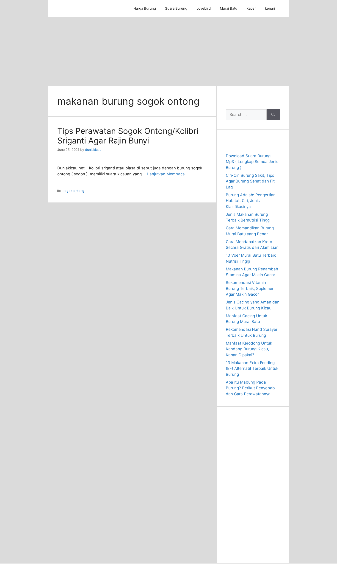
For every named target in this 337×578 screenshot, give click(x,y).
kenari (270, 8)
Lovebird (203, 8)
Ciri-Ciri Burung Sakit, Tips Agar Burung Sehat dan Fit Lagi (250, 181)
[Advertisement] (168, 51)
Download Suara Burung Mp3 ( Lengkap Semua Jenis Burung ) (252, 162)
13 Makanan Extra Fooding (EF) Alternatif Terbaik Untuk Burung (252, 368)
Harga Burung (144, 8)
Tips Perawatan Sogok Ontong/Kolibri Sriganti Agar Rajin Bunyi (127, 135)
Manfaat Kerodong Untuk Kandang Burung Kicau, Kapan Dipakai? (249, 349)
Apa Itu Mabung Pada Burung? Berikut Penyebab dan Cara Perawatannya (250, 388)
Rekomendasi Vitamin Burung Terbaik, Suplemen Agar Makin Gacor (250, 288)
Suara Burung (176, 8)
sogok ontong (73, 191)
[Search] (273, 114)
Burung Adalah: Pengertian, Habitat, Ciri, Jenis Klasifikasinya (251, 201)
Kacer (251, 8)
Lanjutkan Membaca (166, 174)
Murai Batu (228, 8)
